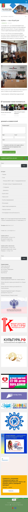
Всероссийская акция (6, 112)
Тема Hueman (20, 504)
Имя (3, 135)
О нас (3, 177)
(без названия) (4, 271)
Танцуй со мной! (14, 295)
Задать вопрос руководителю (9, 206)
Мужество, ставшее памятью (18, 279)
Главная (4, 174)
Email (15, 135)
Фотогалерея (5, 203)
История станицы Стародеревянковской (12, 184)
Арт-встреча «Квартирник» (7, 269)
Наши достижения (6, 209)
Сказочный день (5, 288)
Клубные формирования (8, 200)
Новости (10, 16)
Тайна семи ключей (5, 266)
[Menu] (26, 1)
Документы (5, 190)
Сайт (3, 139)
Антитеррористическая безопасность (11, 212)
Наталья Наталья (5, 295)
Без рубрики (4, 16)
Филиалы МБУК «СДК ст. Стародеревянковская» (14, 180)
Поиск (2, 163)
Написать (11, 490)
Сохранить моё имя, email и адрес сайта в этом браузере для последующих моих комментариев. (13, 147)
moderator (4, 23)
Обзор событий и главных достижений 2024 (11, 282)
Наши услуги (5, 196)
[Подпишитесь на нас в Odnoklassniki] (24, 158)
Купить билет (5, 193)
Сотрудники (6, 187)
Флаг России (4, 272)
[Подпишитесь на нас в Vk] (26, 158)
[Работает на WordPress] (10, 504)
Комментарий (6, 125)
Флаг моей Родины (5, 267)
